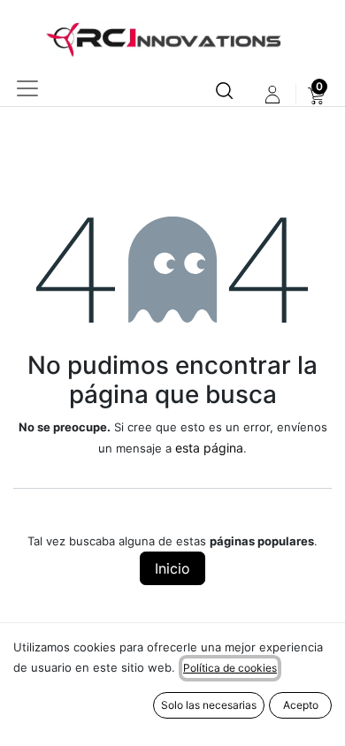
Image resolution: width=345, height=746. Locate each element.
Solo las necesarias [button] (209, 705)
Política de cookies (230, 667)
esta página (209, 447)
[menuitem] (316, 94)
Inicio (172, 568)
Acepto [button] (300, 705)
